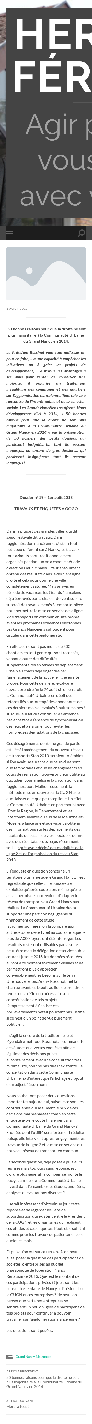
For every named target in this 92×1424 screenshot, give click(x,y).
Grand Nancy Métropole (33, 1357)
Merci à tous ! (20, 1404)
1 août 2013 (17, 308)
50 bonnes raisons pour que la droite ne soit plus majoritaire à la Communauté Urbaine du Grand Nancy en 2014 (44, 1379)
